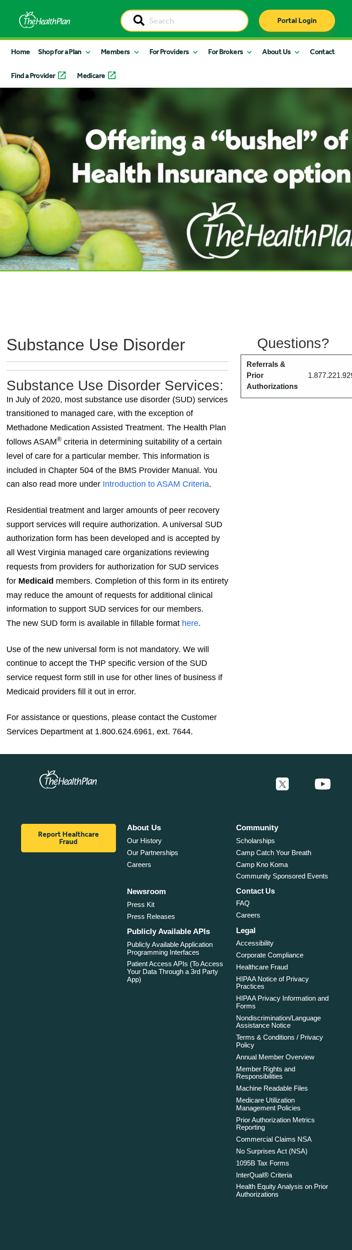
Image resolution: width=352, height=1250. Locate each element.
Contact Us (255, 891)
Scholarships (255, 841)
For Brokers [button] (225, 51)
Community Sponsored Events (282, 876)
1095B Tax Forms (262, 1163)
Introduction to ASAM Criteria (156, 484)
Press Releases (151, 916)
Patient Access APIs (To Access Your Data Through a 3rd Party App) (175, 971)
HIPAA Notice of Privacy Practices (272, 983)
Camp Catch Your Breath (273, 852)
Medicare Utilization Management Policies (268, 1104)
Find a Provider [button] (33, 75)
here (190, 623)
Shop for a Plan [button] (59, 51)
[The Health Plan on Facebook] (257, 784)
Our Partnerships (152, 852)
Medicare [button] (91, 75)
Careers (139, 864)
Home (20, 51)
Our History (144, 841)
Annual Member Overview (275, 1057)
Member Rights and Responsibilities (265, 1073)
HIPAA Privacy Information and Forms (282, 1002)
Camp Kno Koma (262, 864)
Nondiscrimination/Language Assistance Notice (278, 1022)
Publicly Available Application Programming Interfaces (170, 948)
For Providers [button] (169, 51)
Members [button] (115, 51)
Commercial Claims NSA (274, 1139)
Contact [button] (322, 51)
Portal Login (297, 20)
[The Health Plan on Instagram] (301, 784)
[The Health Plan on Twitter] (282, 784)
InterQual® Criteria (264, 1175)
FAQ (243, 903)
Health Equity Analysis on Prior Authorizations (282, 1190)
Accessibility (255, 943)
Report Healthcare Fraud (68, 838)
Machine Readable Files (272, 1088)
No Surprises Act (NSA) (272, 1151)
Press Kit (140, 904)
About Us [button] (276, 51)
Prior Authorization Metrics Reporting (275, 1124)
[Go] (138, 21)
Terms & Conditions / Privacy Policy (279, 1041)
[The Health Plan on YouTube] (322, 784)
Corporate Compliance (269, 955)
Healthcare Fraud (262, 967)
